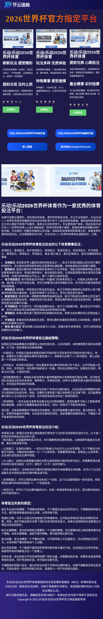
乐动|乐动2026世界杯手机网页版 (27, 133)
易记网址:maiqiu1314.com (76, 146)
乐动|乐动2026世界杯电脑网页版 (75, 133)
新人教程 (27, 146)
